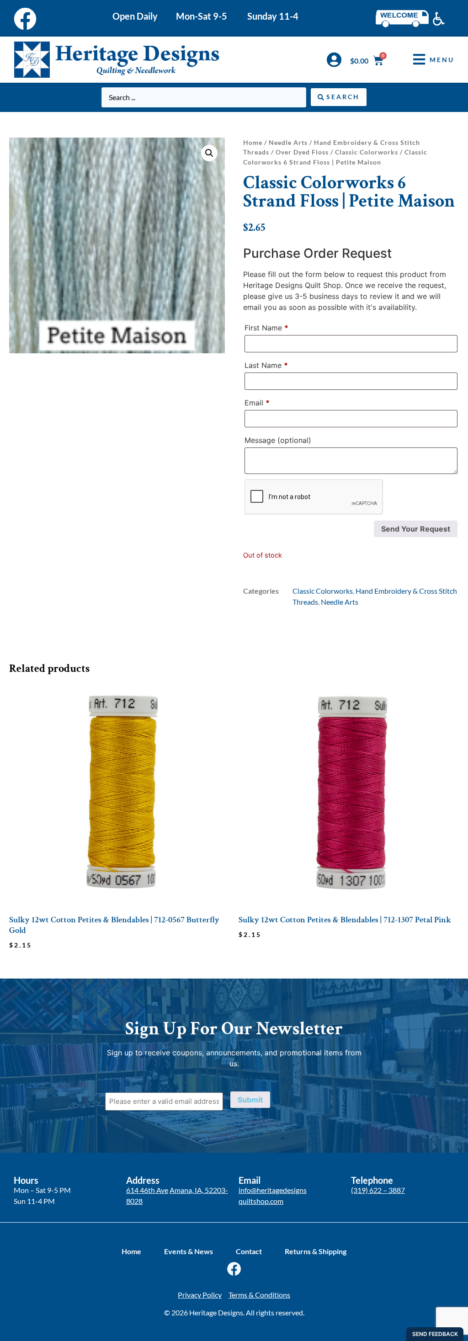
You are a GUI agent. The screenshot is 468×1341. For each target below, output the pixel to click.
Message (278, 440)
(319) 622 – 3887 (378, 1190)
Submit (250, 1099)
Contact (249, 1251)
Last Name (266, 365)
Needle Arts (288, 142)
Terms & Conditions (259, 1294)
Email (257, 402)
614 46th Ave (147, 1190)
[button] (426, 60)
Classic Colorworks (366, 152)
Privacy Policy (200, 1294)
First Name (266, 327)
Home (252, 142)
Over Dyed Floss (302, 152)
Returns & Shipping (315, 1251)
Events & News (188, 1251)
